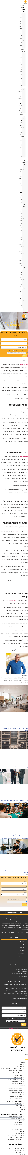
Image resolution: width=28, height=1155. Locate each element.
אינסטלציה (21, 87)
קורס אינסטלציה (18, 1087)
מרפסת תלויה (12, 600)
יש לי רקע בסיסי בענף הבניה (20, 350)
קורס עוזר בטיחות (21, 55)
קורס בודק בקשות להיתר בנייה (21, 131)
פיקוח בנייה (19, 1066)
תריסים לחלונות (18, 1103)
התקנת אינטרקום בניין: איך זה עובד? (14, 1101)
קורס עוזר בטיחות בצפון (21, 969)
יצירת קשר (23, 159)
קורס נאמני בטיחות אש (22, 971)
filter (26, 897)
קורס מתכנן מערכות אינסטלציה (15, 1089)
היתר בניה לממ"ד (21, 154)
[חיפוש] (26, 1059)
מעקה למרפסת (17, 531)
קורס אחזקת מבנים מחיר (21, 997)
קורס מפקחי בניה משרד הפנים (21, 35)
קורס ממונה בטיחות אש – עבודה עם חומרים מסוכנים (15, 975)
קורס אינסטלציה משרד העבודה (15, 1090)
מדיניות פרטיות (16, 352)
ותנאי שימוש (10, 352)
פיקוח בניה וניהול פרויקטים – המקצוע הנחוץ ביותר (11, 1068)
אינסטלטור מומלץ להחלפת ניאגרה (14, 1092)
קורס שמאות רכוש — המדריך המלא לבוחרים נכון (16, 988)
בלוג (22, 136)
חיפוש (26, 1054)
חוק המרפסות (24, 365)
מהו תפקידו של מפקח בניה (16, 1072)
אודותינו (22, 6)
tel (26, 886)
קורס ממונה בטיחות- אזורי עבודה (20, 68)
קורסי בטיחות (23, 50)
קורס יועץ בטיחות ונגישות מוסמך (21, 122)
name (25, 881)
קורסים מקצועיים (22, 115)
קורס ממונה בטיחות (21, 60)
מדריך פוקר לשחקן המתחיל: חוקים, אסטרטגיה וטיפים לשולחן (14, 835)
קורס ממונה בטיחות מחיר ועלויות (19, 973)
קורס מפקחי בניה (23, 9)
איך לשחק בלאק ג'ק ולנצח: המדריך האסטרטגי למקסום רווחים (14, 838)
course (25, 892)
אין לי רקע (10, 350)
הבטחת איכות (24, 456)
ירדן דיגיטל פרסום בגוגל (14, 1028)
